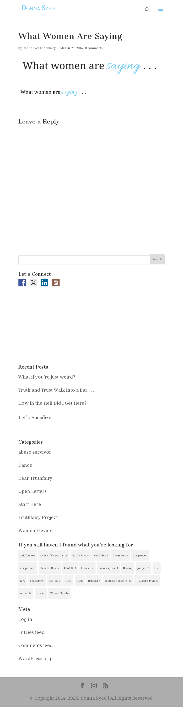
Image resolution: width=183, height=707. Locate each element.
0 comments (94, 48)
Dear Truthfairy (35, 478)
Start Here (29, 504)
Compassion (140, 555)
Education (87, 568)
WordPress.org (34, 658)
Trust (68, 580)
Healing (127, 568)
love (22, 580)
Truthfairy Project (38, 517)
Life (156, 568)
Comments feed (35, 645)
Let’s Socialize (34, 417)
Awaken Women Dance (53, 555)
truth (79, 580)
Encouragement (108, 568)
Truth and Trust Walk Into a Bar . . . (56, 390)
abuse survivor (34, 452)
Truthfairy (94, 580)
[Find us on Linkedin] (44, 282)
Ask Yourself (27, 555)
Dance (25, 465)
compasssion (28, 568)
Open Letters (32, 491)
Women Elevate (35, 530)
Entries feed (31, 632)
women (40, 593)
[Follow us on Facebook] (22, 282)
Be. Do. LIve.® (80, 555)
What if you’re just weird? (46, 377)
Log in (25, 619)
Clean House (120, 555)
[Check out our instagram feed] (56, 282)
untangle (25, 593)
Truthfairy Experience (118, 580)
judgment (143, 568)
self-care (54, 580)
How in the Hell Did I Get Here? (52, 403)
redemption (37, 580)
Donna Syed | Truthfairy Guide (44, 48)
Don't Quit (70, 568)
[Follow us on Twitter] (33, 282)
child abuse (101, 555)
